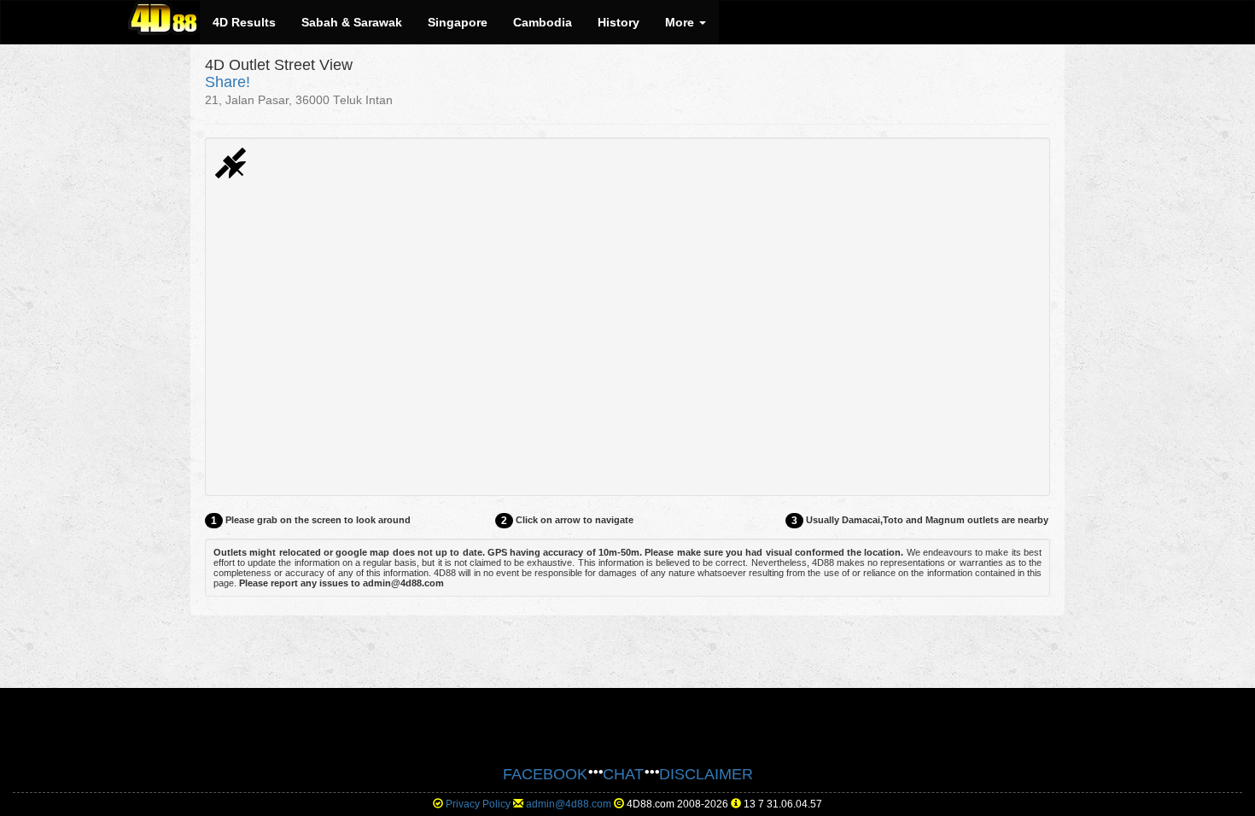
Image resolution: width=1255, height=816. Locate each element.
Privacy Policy (478, 804)
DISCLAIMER (706, 774)
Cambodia (542, 22)
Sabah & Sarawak (351, 22)
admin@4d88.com (568, 804)
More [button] (681, 22)
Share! (227, 81)
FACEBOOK (545, 774)
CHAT (623, 774)
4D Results (244, 22)
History (618, 22)
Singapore (457, 22)
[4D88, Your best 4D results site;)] (164, 18)
